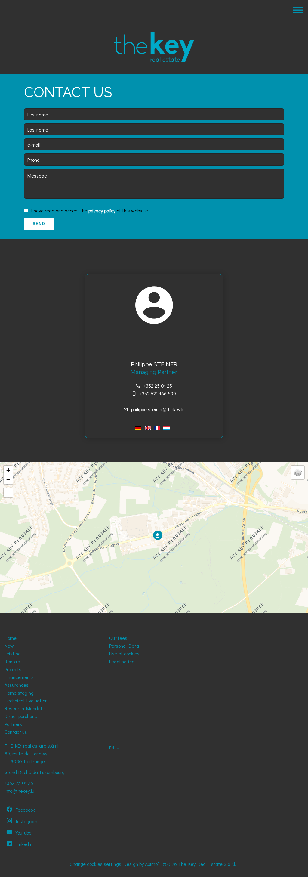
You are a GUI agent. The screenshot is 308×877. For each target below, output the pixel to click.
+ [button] (8, 470)
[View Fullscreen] (8, 492)
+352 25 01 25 (157, 386)
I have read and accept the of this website (89, 210)
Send (39, 224)
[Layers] (297, 472)
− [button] (8, 479)
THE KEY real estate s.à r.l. (32, 745)
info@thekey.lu (19, 791)
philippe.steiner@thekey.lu (158, 409)
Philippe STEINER (154, 364)
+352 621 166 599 (158, 393)
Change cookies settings (95, 864)
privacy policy (102, 210)
